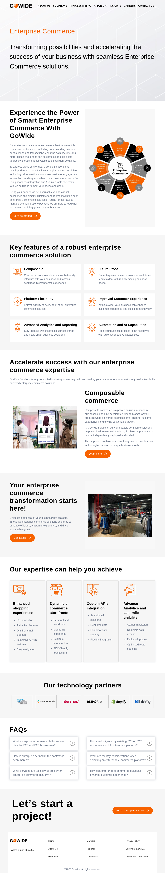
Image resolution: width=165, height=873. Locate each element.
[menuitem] (44, 5)
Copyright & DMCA (135, 848)
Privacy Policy (133, 841)
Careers (91, 841)
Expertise (53, 856)
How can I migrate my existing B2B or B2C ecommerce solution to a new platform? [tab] (116, 743)
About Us (53, 848)
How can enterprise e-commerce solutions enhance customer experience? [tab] (115, 773)
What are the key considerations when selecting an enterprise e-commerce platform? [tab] (118, 758)
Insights (91, 848)
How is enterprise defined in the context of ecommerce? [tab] (38, 758)
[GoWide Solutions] (21, 5)
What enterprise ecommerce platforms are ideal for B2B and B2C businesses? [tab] (38, 743)
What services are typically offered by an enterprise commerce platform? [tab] (37, 773)
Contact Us (92, 856)
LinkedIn (29, 850)
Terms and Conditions (137, 856)
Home (51, 841)
